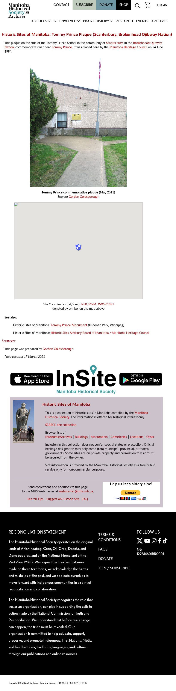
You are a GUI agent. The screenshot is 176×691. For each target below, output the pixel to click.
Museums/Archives (58, 437)
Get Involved (65, 21)
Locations (136, 437)
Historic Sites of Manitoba (25, 34)
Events (142, 21)
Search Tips (35, 499)
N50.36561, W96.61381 (97, 304)
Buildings (81, 437)
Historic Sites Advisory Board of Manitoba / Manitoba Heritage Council (100, 333)
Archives (159, 21)
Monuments (99, 437)
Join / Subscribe (113, 568)
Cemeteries (119, 437)
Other (150, 437)
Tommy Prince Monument (69, 325)
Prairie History (96, 21)
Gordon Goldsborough (84, 197)
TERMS (83, 683)
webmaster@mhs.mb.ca (76, 491)
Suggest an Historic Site (63, 499)
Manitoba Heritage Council (128, 47)
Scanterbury (105, 34)
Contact (61, 5)
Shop (123, 5)
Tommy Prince (62, 47)
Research (124, 21)
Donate (106, 5)
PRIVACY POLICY (68, 683)
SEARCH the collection (60, 425)
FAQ (85, 499)
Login (162, 5)
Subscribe (84, 5)
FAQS (102, 549)
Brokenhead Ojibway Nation (144, 34)
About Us (39, 21)
